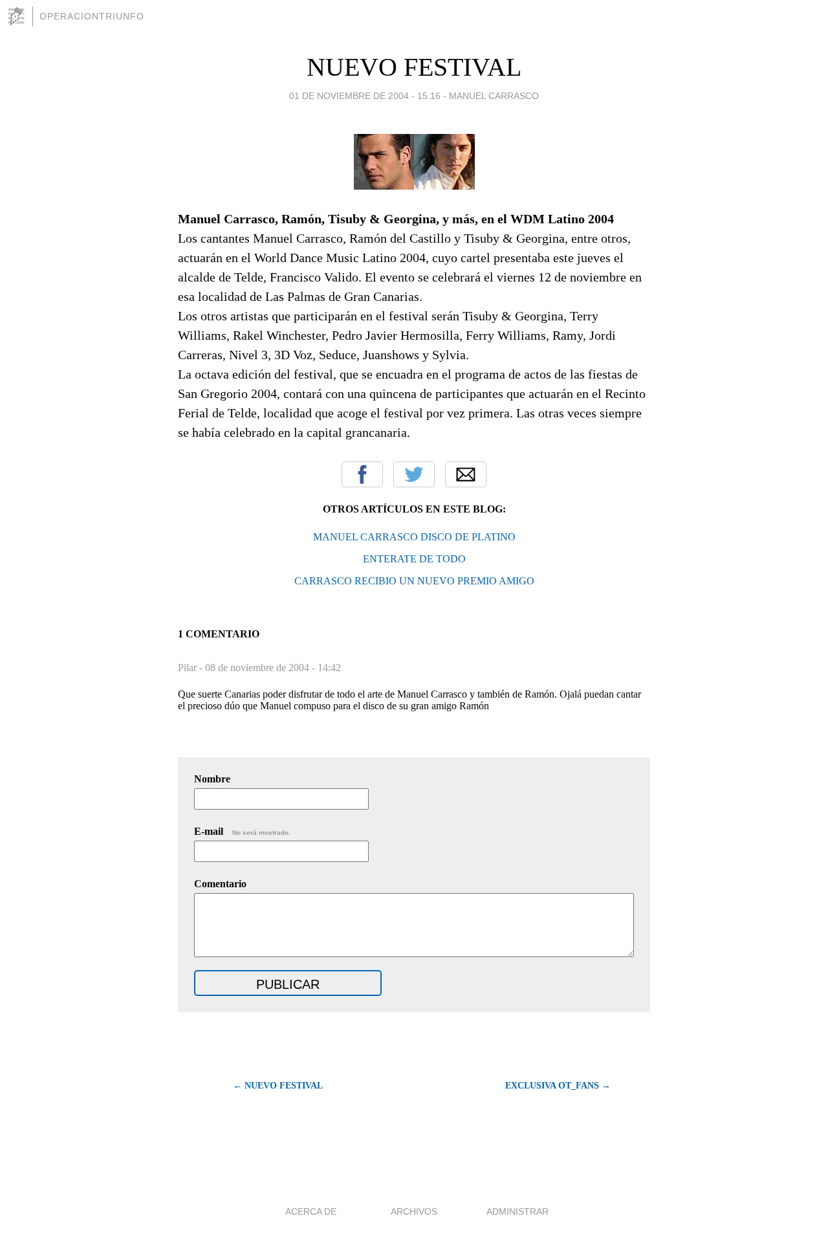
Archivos (414, 1211)
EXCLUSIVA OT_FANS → (558, 1085)
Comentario (220, 883)
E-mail (242, 831)
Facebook (362, 474)
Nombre (212, 778)
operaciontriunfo (91, 16)
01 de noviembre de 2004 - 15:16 (365, 96)
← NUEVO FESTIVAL (278, 1085)
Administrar (517, 1211)
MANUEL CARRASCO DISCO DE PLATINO (414, 536)
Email (465, 474)
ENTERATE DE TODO (414, 558)
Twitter (414, 474)
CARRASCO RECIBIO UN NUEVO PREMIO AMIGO (414, 580)
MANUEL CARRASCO (494, 96)
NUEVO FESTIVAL (414, 67)
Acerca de (310, 1211)
